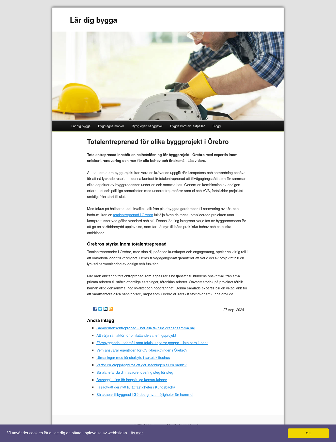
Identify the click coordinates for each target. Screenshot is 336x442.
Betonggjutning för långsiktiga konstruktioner (131, 379)
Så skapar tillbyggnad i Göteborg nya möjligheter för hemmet (144, 394)
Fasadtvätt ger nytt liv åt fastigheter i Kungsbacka (135, 386)
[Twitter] (100, 309)
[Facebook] (95, 309)
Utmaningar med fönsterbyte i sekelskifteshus (133, 357)
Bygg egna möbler (111, 126)
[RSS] (111, 309)
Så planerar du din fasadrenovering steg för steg (134, 372)
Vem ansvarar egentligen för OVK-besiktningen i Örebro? (141, 350)
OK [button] (308, 433)
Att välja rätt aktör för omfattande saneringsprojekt (136, 335)
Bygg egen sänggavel (147, 126)
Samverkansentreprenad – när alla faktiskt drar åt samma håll (145, 327)
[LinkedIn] (105, 309)
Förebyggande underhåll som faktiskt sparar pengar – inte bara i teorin (152, 342)
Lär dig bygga (93, 19)
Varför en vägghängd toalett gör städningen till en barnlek (141, 364)
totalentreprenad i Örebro (133, 214)
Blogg (217, 126)
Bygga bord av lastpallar (187, 126)
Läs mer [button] (136, 433)
